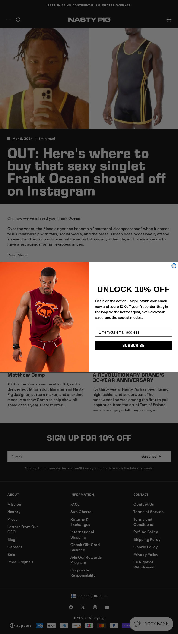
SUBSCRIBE (133, 345)
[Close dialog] (174, 265)
